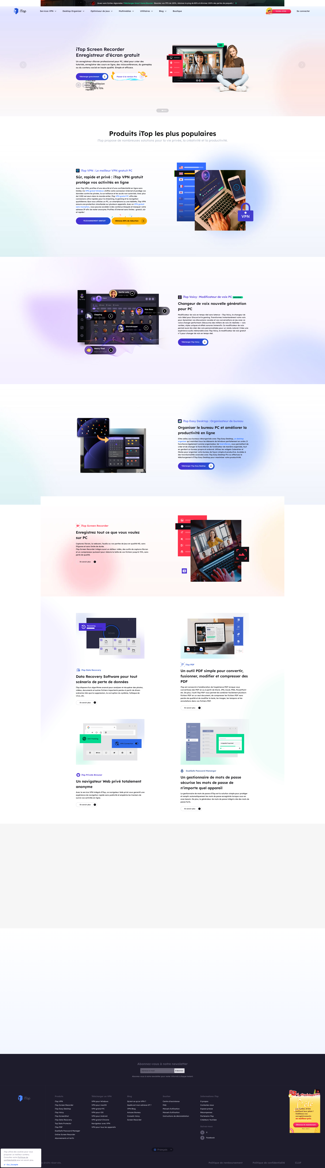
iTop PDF (58, 1127)
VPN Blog (131, 1109)
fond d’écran (225, 444)
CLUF (298, 1162)
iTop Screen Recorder (64, 1105)
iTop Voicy (59, 1112)
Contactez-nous (207, 1105)
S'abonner (179, 1071)
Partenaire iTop (207, 1116)
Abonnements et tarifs (64, 1138)
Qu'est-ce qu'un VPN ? (136, 1101)
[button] (23, 64)
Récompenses (206, 1112)
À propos (204, 1101)
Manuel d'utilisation (171, 1109)
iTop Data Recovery (63, 1120)
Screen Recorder (134, 1120)
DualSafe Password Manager (67, 1131)
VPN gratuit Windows (94, 191)
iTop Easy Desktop (63, 1109)
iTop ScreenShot (62, 1116)
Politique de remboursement (225, 1162)
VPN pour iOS (97, 1112)
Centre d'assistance (171, 1101)
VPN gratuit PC (122, 196)
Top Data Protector (63, 1123)
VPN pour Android (99, 1116)
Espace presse (206, 1109)
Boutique (177, 11)
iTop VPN (59, 1101)
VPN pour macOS (99, 1105)
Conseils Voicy (133, 1116)
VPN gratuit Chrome (100, 1120)
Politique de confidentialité (269, 1162)
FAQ (164, 1105)
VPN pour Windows (100, 1101)
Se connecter (303, 11)
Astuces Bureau (134, 1112)
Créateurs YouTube (208, 1120)
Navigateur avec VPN (101, 1123)
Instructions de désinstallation (176, 1116)
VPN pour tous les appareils (104, 1127)
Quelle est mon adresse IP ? (139, 1105)
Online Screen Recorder (65, 1134)
